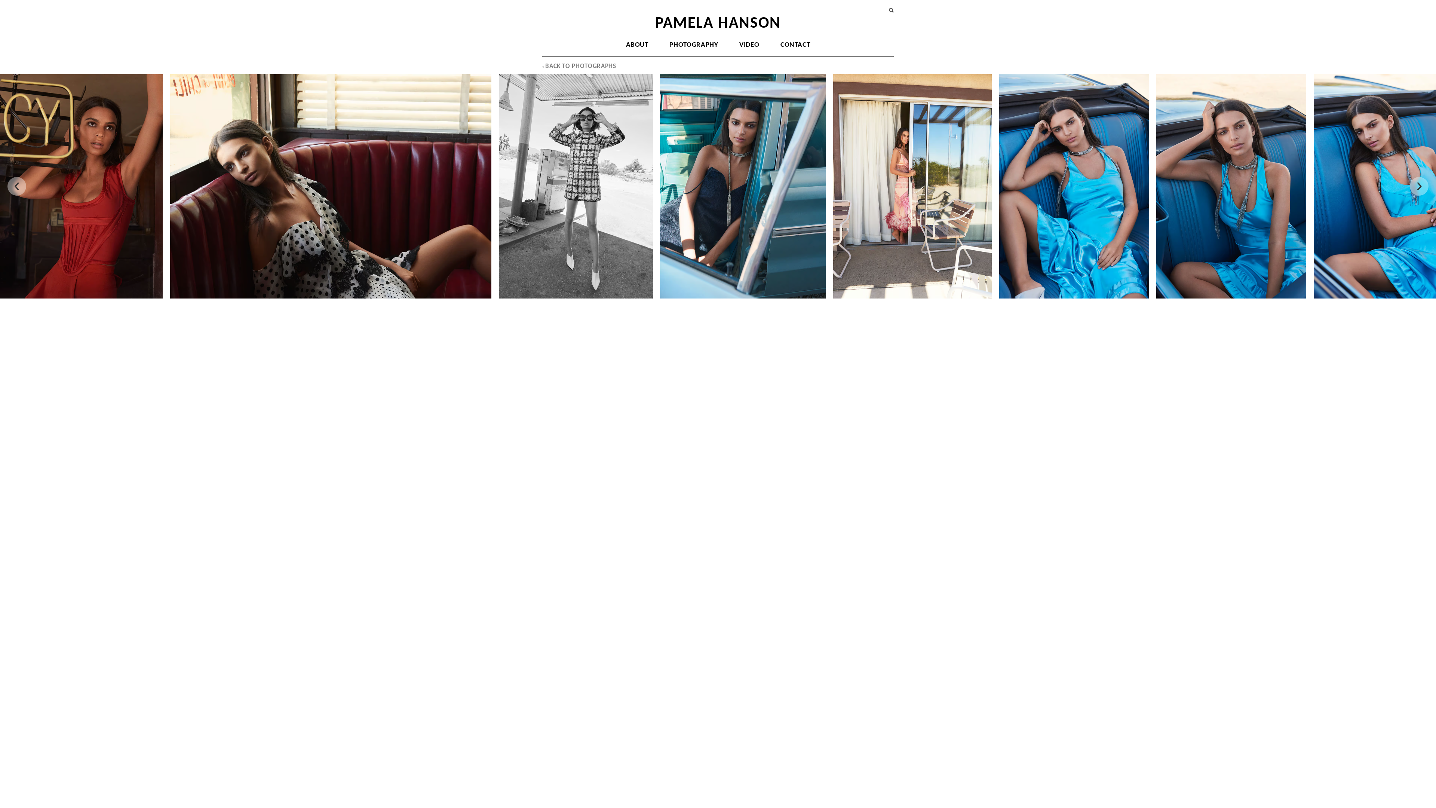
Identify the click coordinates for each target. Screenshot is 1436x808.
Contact (795, 45)
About (637, 45)
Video (749, 45)
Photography (693, 45)
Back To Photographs (580, 66)
